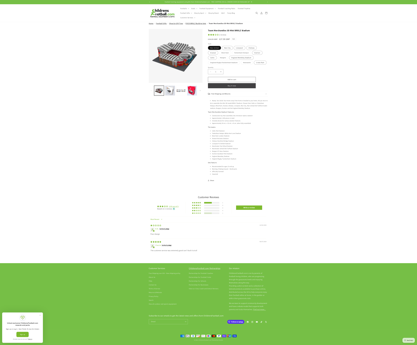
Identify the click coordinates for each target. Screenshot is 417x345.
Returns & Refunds (155, 292)
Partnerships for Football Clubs (200, 277)
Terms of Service (154, 289)
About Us (152, 277)
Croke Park (260, 63)
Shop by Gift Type (176, 23)
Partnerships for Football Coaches (201, 273)
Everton (257, 53)
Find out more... (259, 309)
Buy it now (232, 86)
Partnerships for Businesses (198, 285)
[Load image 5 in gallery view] (181, 91)
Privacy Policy (153, 296)
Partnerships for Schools (197, 281)
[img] (156, 225)
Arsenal (213, 53)
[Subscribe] (185, 321)
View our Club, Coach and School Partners (203, 289)
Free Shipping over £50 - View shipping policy (164, 273)
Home (151, 23)
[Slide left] (151, 90)
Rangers (224, 58)
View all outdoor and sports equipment (163, 304)
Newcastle (248, 63)
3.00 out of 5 (174, 206)
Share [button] (212, 180)
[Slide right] (200, 90)
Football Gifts (161, 23)
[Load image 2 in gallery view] (170, 91)
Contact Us (152, 285)
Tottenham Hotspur (242, 53)
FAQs (150, 281)
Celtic (212, 58)
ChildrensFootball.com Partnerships (204, 268)
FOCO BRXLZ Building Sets (195, 23)
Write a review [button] (249, 207)
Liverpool (239, 48)
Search (151, 300)
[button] (184, 8)
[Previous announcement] (149, 2)
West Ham (226, 53)
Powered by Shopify (217, 340)
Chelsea (251, 48)
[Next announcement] (267, 2)
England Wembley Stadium (241, 58)
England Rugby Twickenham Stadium (225, 63)
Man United (214, 48)
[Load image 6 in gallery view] (192, 91)
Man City (227, 48)
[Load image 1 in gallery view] (159, 91)
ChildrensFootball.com (205, 340)
